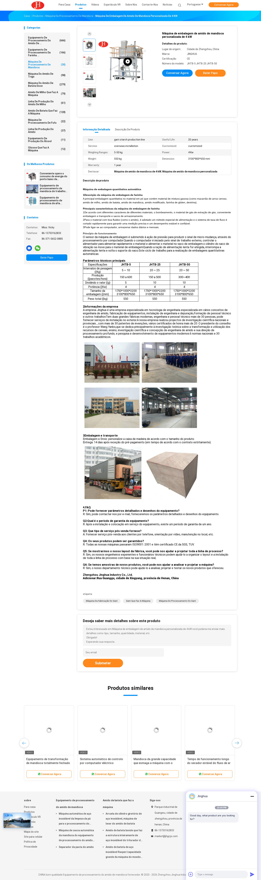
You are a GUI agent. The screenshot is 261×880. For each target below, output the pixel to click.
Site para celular (33, 836)
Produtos (29, 811)
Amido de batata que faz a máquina (47, 112)
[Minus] (252, 796)
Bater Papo (46, 257)
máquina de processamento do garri (177, 601)
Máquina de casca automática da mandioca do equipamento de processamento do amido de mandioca (76, 836)
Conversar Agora (223, 4)
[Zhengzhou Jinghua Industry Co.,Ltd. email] (29, 248)
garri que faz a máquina (138, 601)
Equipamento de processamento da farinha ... (47, 52)
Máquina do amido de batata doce (47, 84)
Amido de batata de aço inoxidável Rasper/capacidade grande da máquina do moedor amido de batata (124, 852)
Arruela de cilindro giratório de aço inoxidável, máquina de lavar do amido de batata (124, 818)
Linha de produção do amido (47, 130)
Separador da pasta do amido (76, 847)
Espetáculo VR (32, 816)
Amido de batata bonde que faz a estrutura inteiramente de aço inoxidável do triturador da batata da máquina (124, 836)
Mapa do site (31, 831)
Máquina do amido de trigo (47, 75)
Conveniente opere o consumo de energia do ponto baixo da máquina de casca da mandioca (53, 176)
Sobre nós (30, 821)
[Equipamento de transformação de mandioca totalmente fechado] (49, 730)
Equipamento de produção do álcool (47, 140)
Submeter (103, 663)
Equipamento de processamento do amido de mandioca (75, 804)
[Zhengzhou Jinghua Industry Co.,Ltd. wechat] (37, 248)
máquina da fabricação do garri (102, 601)
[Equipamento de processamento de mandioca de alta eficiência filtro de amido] (32, 201)
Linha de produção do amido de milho (47, 103)
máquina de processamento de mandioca (47, 64)
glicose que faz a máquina (47, 149)
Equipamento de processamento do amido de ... (47, 40)
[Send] (252, 874)
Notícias (28, 826)
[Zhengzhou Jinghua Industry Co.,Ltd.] (37, 5)
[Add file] (190, 874)
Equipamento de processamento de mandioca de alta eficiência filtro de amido (51, 200)
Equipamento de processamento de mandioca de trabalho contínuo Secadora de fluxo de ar (53, 188)
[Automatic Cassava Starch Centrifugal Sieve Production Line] (127, 62)
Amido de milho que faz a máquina (47, 93)
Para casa (30, 806)
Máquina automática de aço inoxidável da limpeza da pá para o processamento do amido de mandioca (75, 819)
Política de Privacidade (30, 844)
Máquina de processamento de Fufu (47, 121)
